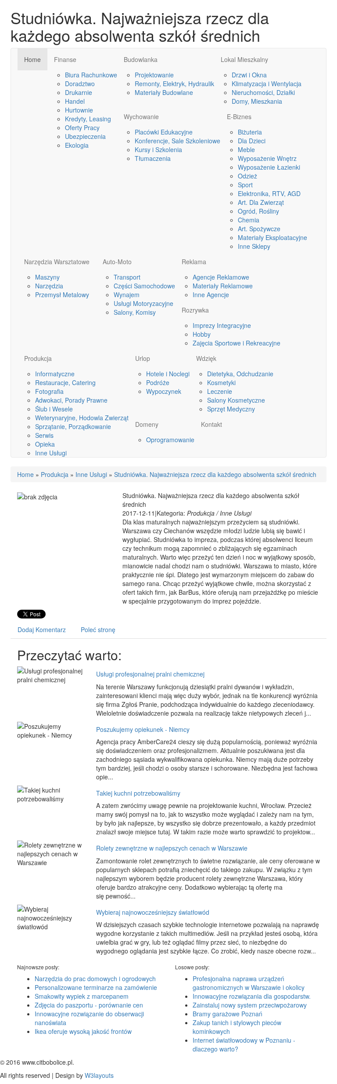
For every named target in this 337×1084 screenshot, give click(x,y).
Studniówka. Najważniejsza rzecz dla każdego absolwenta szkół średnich (215, 474)
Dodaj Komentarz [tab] (42, 629)
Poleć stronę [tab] (98, 629)
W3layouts (99, 1075)
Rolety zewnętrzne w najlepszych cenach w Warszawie (171, 848)
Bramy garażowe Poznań (227, 1013)
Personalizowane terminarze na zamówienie (96, 987)
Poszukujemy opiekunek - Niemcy (143, 729)
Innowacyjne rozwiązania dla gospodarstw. (252, 996)
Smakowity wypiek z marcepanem (82, 996)
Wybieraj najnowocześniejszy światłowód (152, 912)
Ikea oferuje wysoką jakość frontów (83, 1031)
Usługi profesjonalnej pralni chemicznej (150, 673)
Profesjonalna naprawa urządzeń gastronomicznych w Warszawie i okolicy (249, 983)
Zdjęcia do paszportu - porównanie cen (89, 1004)
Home (25, 474)
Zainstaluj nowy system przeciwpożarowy (250, 1004)
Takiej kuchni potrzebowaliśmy (138, 793)
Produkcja (54, 474)
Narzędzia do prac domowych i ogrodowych (95, 978)
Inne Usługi (91, 474)
